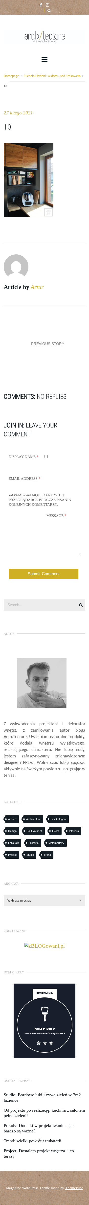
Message (56, 516)
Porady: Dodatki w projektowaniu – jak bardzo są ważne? (39, 1128)
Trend (47, 854)
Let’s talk (13, 842)
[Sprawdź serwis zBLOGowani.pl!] (44, 945)
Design (12, 831)
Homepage (11, 76)
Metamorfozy (56, 842)
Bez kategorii (58, 819)
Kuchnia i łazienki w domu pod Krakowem (52, 76)
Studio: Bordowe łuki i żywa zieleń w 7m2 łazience (42, 1097)
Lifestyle (34, 842)
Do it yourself (34, 831)
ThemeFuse (74, 1188)
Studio (30, 854)
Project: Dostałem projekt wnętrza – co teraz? (39, 1153)
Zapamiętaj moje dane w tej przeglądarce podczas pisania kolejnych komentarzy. (40, 500)
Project (12, 854)
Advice (12, 819)
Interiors (74, 831)
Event (55, 831)
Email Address (25, 479)
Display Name (24, 457)
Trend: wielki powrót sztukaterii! (33, 1140)
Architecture (33, 819)
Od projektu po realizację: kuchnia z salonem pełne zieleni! (44, 1113)
